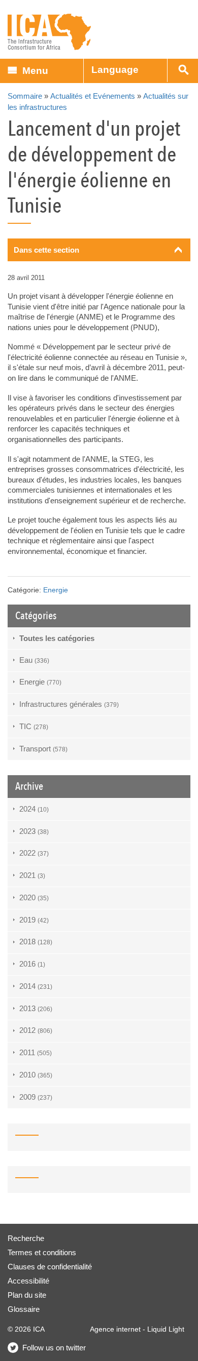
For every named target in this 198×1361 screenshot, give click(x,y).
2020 (34, 897)
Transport (43, 748)
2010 (35, 1074)
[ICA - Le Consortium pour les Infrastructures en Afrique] (49, 32)
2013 (35, 1008)
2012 (35, 1030)
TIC (33, 726)
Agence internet (115, 1329)
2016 (32, 963)
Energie (55, 590)
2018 (35, 941)
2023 (34, 831)
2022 (34, 853)
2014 (35, 986)
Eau (34, 660)
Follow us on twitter (54, 1347)
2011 (35, 1052)
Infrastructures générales (69, 704)
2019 (34, 919)
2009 (35, 1097)
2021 (32, 875)
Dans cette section (46, 250)
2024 (34, 809)
